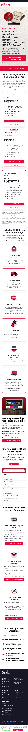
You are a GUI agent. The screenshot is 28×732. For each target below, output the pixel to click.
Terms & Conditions (7, 705)
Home (3, 665)
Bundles (4, 684)
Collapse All (13, 635)
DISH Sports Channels (17, 682)
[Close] (26, 726)
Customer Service (7, 694)
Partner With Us (7, 714)
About (4, 703)
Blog (3, 697)
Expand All (6, 635)
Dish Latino (17, 697)
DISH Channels (18, 679)
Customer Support (16, 1)
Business (3, 1)
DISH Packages (6, 681)
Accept (18, 730)
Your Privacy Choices (8, 711)
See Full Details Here (9, 722)
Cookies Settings (6, 730)
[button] (14, 639)
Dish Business (18, 694)
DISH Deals (5, 686)
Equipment (5, 692)
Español (8, 1)
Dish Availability (18, 692)
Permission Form (7, 708)
